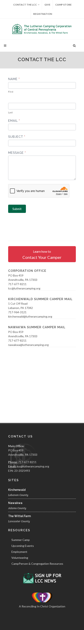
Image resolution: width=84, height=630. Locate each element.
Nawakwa (15, 503)
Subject (16, 137)
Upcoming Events (22, 545)
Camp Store (63, 4)
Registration (42, 13)
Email (14, 121)
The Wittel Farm (19, 516)
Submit (17, 209)
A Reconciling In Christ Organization (42, 606)
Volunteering (19, 557)
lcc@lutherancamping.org (33, 466)
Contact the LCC (25, 4)
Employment (19, 551)
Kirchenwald (16, 489)
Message (17, 153)
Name (14, 79)
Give (47, 4)
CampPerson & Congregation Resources (37, 563)
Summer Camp (20, 540)
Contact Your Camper (42, 254)
